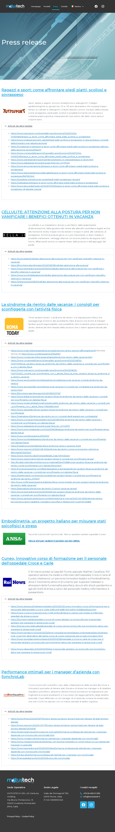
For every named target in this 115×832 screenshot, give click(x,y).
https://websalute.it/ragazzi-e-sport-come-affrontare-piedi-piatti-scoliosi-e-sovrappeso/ (54, 183)
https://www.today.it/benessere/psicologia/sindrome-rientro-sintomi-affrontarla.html (53, 350)
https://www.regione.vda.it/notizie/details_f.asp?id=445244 (40, 455)
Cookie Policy (28, 816)
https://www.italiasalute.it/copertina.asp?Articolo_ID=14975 (40, 426)
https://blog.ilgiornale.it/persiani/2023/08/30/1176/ (35, 393)
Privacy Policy (13, 816)
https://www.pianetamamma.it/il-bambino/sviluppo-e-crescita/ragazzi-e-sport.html (52, 159)
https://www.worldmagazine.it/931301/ (30, 436)
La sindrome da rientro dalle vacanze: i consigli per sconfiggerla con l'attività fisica (50, 306)
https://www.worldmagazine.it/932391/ (40, 354)
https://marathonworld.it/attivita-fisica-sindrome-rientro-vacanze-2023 (46, 446)
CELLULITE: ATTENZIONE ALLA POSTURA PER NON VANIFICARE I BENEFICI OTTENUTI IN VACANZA (50, 214)
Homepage (36, 6)
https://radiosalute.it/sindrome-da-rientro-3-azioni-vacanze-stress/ (44, 488)
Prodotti (47, 6)
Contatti (64, 6)
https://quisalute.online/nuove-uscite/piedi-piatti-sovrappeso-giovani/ (45, 179)
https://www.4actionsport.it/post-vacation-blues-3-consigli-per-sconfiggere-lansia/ (52, 459)
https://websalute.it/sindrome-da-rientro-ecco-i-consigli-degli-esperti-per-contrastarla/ (54, 416)
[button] (57, 126)
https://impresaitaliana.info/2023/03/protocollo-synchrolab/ (40, 758)
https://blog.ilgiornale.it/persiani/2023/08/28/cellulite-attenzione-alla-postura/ (49, 265)
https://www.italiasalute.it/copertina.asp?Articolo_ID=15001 (40, 163)
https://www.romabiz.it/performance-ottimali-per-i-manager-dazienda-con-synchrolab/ (54, 738)
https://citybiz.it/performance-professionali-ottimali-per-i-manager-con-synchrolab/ (52, 755)
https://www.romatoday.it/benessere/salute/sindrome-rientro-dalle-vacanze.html (51, 357)
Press (55, 6)
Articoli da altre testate (20, 126)
